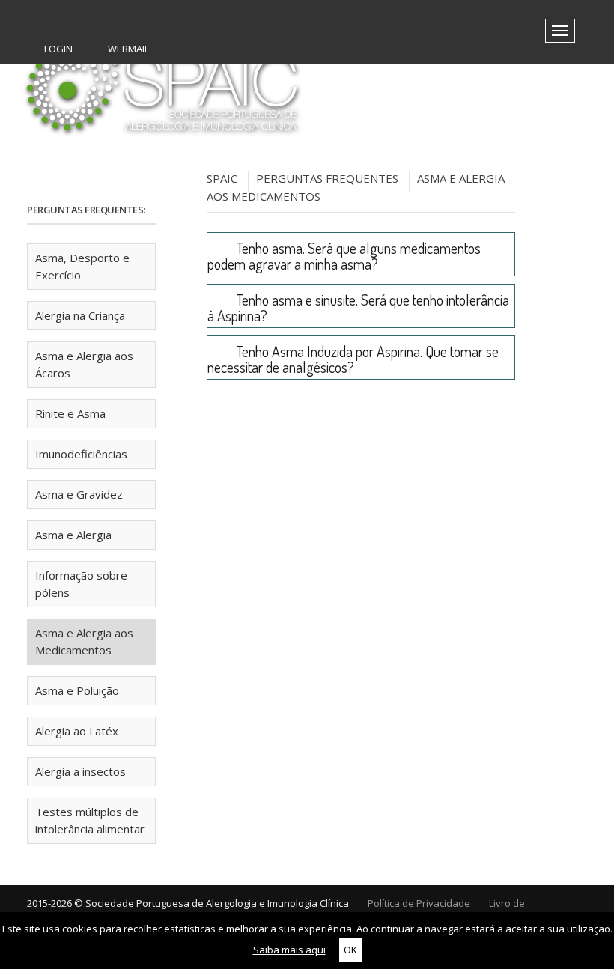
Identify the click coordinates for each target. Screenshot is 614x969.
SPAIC (222, 178)
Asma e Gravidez (79, 494)
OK (350, 949)
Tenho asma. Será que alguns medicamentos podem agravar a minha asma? (344, 255)
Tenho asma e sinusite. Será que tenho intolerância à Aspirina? (358, 307)
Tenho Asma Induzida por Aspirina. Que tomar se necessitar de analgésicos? (353, 359)
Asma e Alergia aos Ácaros (84, 364)
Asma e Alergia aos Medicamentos (84, 641)
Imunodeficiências (81, 453)
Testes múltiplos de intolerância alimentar (90, 820)
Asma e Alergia (73, 534)
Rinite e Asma (70, 413)
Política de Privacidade (419, 903)
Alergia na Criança (80, 315)
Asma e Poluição (77, 690)
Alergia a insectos (80, 771)
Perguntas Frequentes (327, 178)
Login (57, 48)
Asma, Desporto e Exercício (82, 266)
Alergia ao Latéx (76, 730)
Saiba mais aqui (289, 949)
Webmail (127, 48)
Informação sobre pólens (81, 584)
